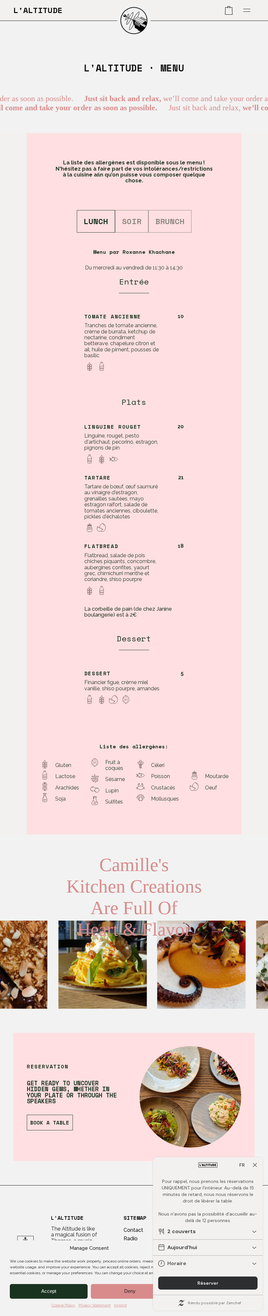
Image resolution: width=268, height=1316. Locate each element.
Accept (48, 1291)
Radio (131, 1238)
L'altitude (37, 10)
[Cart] (229, 10)
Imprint (120, 1305)
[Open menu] (247, 10)
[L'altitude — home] (134, 20)
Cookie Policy (63, 1305)
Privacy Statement (94, 1305)
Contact (133, 1230)
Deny (130, 1291)
